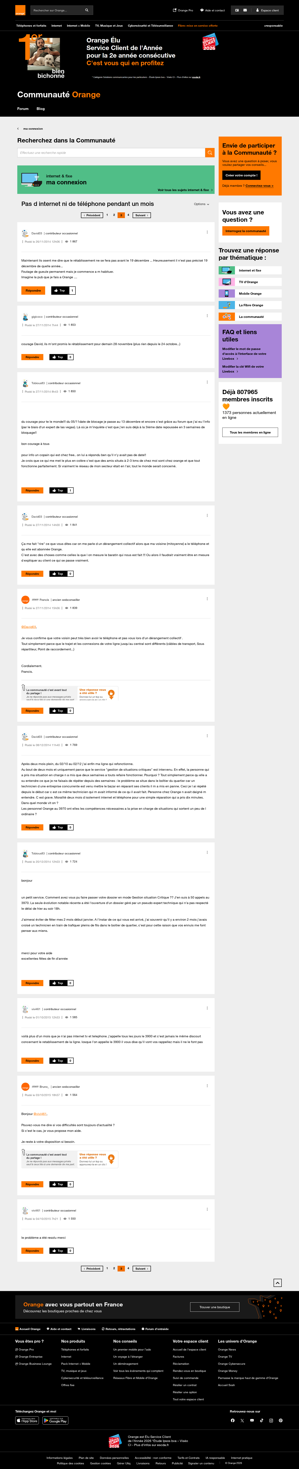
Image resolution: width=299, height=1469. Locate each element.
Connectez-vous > (260, 186)
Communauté (58, 94)
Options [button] (199, 204)
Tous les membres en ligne (250, 432)
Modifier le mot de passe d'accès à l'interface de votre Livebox (244, 354)
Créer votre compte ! (241, 175)
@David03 (28, 627)
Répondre (33, 290)
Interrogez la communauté (246, 231)
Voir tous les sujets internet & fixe (183, 190)
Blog (41, 108)
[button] (207, 232)
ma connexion (33, 128)
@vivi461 (40, 1114)
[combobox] (111, 152)
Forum (22, 108)
